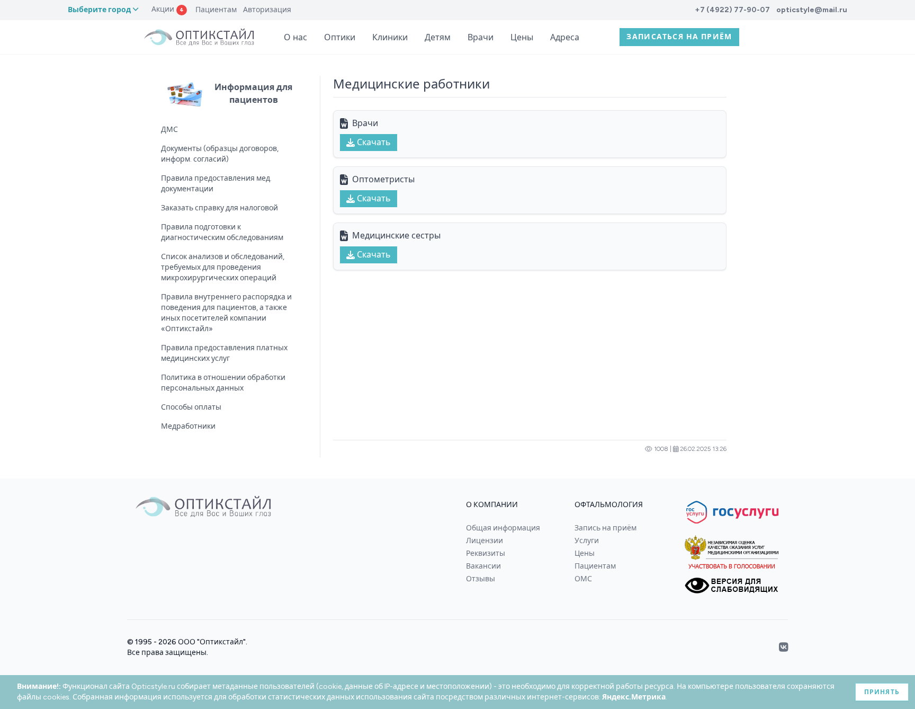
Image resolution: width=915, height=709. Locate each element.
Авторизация (267, 9)
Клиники (390, 37)
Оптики (339, 37)
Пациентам (216, 9)
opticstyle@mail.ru (811, 9)
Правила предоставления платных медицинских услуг (224, 353)
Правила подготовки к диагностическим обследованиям (222, 232)
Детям (438, 37)
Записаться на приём (679, 36)
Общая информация (503, 528)
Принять (882, 692)
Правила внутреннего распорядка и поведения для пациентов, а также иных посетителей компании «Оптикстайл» (226, 313)
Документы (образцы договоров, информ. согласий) (220, 154)
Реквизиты (485, 553)
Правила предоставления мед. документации (216, 183)
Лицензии (484, 540)
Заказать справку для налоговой (219, 207)
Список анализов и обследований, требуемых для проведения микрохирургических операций (222, 267)
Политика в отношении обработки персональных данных (223, 383)
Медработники (188, 426)
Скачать (374, 142)
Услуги (587, 540)
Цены (521, 37)
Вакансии (483, 566)
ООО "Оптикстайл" (212, 641)
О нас (295, 37)
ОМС (583, 578)
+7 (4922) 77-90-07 (732, 9)
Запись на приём (605, 528)
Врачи (481, 37)
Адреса (564, 37)
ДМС (169, 129)
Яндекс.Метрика (634, 697)
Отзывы (480, 578)
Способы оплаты (191, 407)
